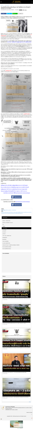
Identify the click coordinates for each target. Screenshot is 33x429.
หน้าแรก (2, 5)
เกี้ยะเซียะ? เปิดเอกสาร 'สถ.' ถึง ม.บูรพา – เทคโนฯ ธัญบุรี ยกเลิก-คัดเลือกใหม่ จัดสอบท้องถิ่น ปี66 (15, 397)
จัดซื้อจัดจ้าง (7, 210)
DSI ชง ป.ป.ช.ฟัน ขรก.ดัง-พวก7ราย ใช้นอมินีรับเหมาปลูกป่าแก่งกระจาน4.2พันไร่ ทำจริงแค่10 (15, 187)
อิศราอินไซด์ (4, 239)
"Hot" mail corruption (7, 235)
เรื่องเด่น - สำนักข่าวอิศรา (12, 210)
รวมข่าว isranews (6, 241)
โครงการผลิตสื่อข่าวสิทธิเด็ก (7, 246)
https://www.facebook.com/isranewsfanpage (22, 201)
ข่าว (3, 224)
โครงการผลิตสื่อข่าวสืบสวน (7, 248)
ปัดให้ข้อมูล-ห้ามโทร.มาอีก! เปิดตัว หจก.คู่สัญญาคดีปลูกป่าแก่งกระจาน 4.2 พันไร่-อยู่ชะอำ (14, 185)
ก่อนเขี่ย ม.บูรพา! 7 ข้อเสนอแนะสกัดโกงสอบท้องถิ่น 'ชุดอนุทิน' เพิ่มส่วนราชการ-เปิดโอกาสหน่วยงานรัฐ (16, 298)
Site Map (30, 412)
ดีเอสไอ (20, 213)
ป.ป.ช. (22, 213)
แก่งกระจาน (23, 212)
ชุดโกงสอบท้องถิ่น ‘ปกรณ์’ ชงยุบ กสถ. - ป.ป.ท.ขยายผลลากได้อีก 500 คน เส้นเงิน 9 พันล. (14, 372)
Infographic (5, 237)
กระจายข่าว (4, 231)
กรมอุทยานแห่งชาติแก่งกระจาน (10, 212)
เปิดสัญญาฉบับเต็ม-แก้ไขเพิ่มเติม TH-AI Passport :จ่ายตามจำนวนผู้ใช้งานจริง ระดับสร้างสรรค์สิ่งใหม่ (16, 347)
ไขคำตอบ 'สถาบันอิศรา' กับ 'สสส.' (8, 222)
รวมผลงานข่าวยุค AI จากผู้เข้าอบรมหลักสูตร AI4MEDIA (11, 244)
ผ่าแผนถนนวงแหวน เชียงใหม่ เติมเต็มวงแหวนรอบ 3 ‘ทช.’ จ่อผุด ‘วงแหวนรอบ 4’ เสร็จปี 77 (14, 323)
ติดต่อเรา (28, 412)
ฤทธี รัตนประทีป (3, 212)
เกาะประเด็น (4, 230)
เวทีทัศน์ (4, 226)
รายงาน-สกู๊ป (7, 5)
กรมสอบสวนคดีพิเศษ (15, 213)
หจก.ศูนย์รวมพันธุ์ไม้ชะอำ (18, 212)
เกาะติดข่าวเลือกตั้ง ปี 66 (6, 243)
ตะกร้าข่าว (4, 233)
